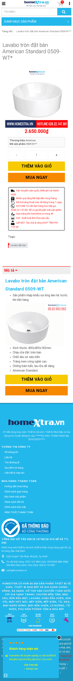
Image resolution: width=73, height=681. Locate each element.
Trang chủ (7, 31)
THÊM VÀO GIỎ (36, 166)
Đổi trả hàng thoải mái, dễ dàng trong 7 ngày (39, 202)
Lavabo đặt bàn (18, 245)
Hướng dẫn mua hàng (16, 486)
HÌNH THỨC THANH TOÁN (18, 512)
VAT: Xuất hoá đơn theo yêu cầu (32, 218)
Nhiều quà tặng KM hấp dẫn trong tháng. (36, 198)
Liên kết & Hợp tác (14, 472)
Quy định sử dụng (13, 467)
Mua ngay (37, 177)
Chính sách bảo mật (15, 507)
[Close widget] (59, 637)
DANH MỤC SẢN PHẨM (20, 21)
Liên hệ (8, 457)
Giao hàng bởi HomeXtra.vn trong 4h (34, 213)
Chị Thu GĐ (31, 665)
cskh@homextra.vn (16, 570)
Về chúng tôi (11, 452)
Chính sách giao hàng (16, 491)
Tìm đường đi (11, 462)
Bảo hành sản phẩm (15, 496)
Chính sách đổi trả (14, 502)
